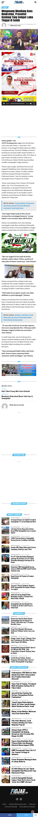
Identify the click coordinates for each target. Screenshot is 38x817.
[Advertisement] (19, 119)
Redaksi (4, 804)
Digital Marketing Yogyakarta (27, 807)
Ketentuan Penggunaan (11, 807)
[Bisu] (31, 104)
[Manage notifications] (32, 812)
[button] (19, 101)
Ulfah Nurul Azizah (15, 25)
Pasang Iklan (32, 804)
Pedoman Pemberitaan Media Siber (17, 804)
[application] (19, 100)
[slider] (17, 103)
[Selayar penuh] (34, 104)
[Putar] (4, 104)
